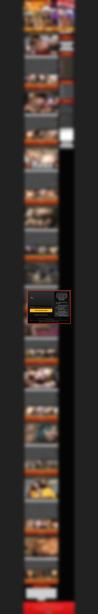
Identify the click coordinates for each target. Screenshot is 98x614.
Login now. (46, 314)
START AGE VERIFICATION (41, 310)
